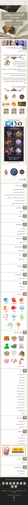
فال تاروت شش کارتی (21, 396)
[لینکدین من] (12, 486)
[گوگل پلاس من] (3, 483)
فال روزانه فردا (22, 474)
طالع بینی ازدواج (19, 86)
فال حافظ (23, 435)
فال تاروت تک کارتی (21, 385)
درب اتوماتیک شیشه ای (20, 424)
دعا (24, 262)
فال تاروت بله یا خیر (21, 410)
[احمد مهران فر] (22, 43)
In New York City (22, 421)
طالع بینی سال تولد (21, 366)
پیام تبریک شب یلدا (21, 443)
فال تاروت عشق (22, 405)
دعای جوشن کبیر (21, 259)
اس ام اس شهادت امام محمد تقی (19, 189)
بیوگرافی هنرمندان (21, 471)
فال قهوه (23, 228)
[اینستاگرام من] (14, 483)
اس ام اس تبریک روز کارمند (20, 200)
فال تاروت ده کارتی (21, 402)
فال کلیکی (23, 270)
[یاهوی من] (24, 483)
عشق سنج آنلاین (22, 278)
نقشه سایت (9, 495)
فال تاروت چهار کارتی (21, 391)
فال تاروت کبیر (22, 377)
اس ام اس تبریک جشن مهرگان (19, 192)
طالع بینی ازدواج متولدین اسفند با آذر (14, 16)
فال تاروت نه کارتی (21, 399)
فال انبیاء (23, 220)
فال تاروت (23, 413)
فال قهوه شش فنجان (21, 234)
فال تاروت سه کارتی (21, 388)
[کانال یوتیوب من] (15, 486)
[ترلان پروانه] (14, 43)
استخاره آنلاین (22, 211)
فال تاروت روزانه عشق (20, 408)
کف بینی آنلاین (22, 242)
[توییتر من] (7, 483)
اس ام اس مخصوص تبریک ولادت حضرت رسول (16, 198)
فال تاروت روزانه (21, 374)
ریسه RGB (23, 287)
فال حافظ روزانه (22, 438)
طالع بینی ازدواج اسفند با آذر (14, 47)
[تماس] (10, 483)
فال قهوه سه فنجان (21, 231)
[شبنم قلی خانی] (6, 43)
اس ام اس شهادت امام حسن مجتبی (18, 203)
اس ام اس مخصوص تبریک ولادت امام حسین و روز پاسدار (14, 195)
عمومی (19, 180)
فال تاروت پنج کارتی (21, 394)
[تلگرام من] (21, 483)
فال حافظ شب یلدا (21, 441)
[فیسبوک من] (17, 483)
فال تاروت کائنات (21, 383)
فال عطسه (23, 462)
